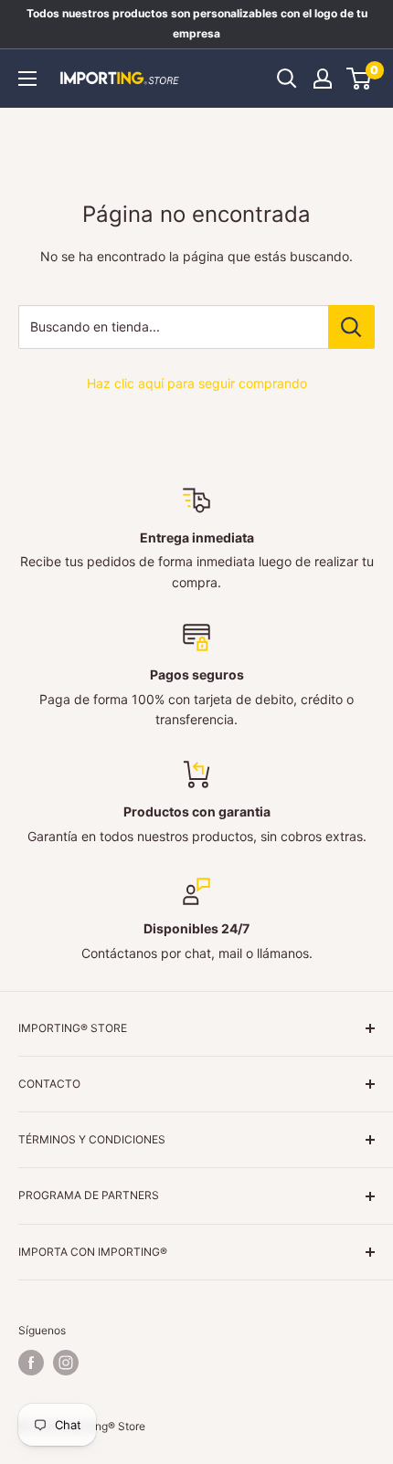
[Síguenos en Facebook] (31, 1362)
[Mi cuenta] (322, 78)
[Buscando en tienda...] (351, 327)
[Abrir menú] (27, 78)
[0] (359, 79)
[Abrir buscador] (287, 78)
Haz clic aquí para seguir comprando (197, 383)
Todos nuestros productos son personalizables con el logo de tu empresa (197, 23)
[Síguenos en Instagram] (66, 1362)
